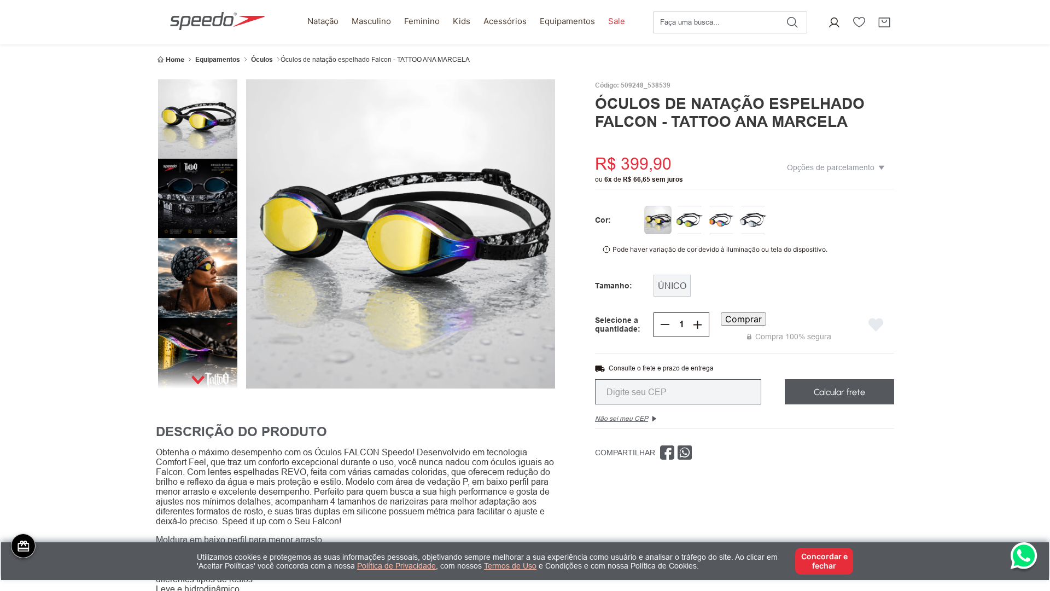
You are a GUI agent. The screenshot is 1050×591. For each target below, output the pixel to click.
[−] (665, 324)
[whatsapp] (685, 452)
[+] (698, 324)
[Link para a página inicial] (171, 59)
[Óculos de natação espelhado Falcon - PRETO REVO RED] (721, 220)
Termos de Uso (510, 565)
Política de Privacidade (396, 565)
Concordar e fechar (824, 561)
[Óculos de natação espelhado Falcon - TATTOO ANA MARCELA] (658, 220)
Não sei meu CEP (621, 418)
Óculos (262, 59)
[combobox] (730, 22)
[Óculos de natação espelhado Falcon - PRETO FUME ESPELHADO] (753, 220)
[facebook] (667, 452)
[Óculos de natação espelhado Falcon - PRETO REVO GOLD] (689, 220)
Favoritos (859, 22)
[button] (834, 22)
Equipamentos (217, 59)
